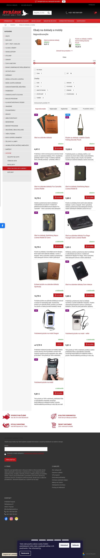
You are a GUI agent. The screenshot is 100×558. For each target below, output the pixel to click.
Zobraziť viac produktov (63, 51)
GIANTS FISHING (42, 90)
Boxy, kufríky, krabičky (13, 137)
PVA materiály (10, 110)
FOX (39, 86)
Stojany (8, 55)
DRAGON (70, 83)
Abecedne (74, 109)
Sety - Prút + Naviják (12, 44)
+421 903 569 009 (11, 511)
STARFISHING (72, 94)
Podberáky (9, 91)
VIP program (56, 475)
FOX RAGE (71, 86)
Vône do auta (12, 161)
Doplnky (10, 172)
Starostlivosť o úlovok (14, 94)
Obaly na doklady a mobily (16, 168)
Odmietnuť (64, 545)
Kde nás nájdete (26, 5)
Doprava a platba (57, 472)
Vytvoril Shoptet (91, 554)
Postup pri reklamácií (58, 487)
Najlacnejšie (53, 109)
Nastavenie (25, 553)
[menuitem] (8, 21)
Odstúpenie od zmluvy (58, 485)
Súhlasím (75, 545)
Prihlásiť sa (10, 459)
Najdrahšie (64, 109)
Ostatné (8, 153)
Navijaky (8, 40)
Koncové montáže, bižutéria (15, 87)
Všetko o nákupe (11, 5)
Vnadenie (8, 106)
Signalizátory (10, 52)
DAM (39, 83)
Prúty (7, 36)
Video (39, 73)
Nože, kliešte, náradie (13, 83)
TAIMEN (40, 98)
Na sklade (39, 69)
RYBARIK (70, 90)
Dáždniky (8, 75)
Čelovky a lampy (11, 141)
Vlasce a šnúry (10, 48)
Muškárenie (9, 122)
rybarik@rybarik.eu (12, 509)
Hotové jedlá (10, 71)
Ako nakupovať (56, 470)
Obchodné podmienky (58, 477)
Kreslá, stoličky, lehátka (14, 79)
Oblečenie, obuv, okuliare (14, 130)
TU (63, 1)
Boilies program (11, 98)
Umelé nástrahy (11, 118)
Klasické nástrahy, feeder (14, 102)
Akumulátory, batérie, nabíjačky (17, 145)
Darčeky (8, 149)
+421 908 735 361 (11, 514)
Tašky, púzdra (10, 133)
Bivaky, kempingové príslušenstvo (17, 67)
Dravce (8, 114)
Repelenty (11, 164)
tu (40, 548)
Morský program (11, 126)
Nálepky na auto (13, 157)
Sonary (8, 59)
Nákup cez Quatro (57, 482)
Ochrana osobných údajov (60, 480)
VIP (69, 73)
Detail (59, 344)
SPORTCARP (41, 94)
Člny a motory (10, 63)
